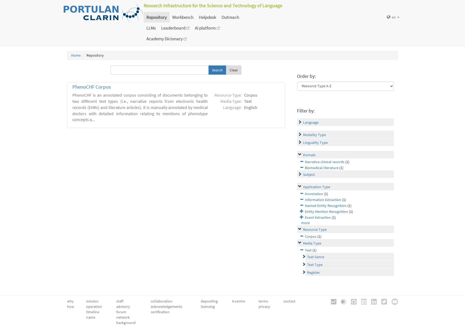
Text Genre (315, 256)
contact (289, 301)
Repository (156, 17)
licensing (208, 306)
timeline (92, 311)
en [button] (394, 17)
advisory (123, 306)
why (70, 301)
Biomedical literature (322, 167)
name (90, 317)
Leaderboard (173, 28)
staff (119, 301)
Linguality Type (315, 142)
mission (92, 301)
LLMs (151, 28)
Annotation (314, 193)
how (70, 306)
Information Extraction (323, 199)
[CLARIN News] (362, 301)
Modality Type (314, 134)
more (305, 222)
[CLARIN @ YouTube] (393, 301)
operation (94, 306)
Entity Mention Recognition (326, 211)
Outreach (230, 17)
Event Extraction (318, 217)
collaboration (161, 301)
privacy (264, 306)
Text (308, 250)
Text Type (315, 264)
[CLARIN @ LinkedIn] (372, 301)
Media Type (312, 243)
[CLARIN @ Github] (352, 301)
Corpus (310, 236)
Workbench (182, 17)
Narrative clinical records (324, 161)
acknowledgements (166, 306)
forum (121, 311)
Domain (309, 154)
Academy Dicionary (165, 39)
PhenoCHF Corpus (91, 87)
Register (313, 272)
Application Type (316, 186)
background (126, 322)
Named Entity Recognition (326, 205)
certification (160, 311)
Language (311, 122)
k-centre (238, 301)
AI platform (206, 28)
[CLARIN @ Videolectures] (341, 301)
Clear (234, 70)
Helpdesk (207, 17)
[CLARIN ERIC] (331, 301)
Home (76, 55)
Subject (309, 174)
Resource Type (315, 229)
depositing (209, 301)
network (123, 317)
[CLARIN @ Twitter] (382, 301)
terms (263, 301)
